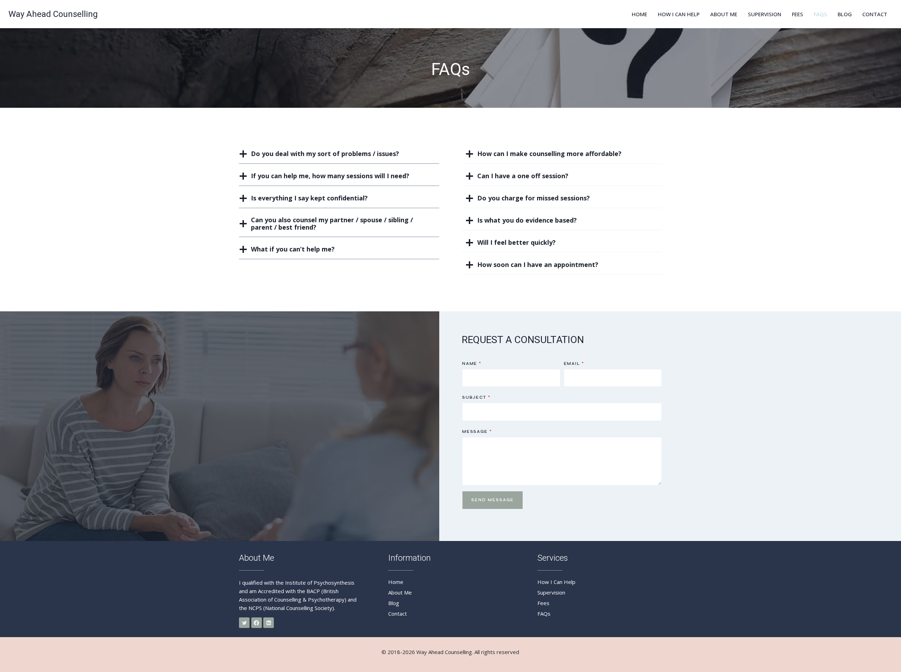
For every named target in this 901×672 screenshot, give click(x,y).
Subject (476, 397)
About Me (723, 14)
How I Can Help (679, 14)
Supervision (764, 14)
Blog (845, 14)
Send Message (492, 500)
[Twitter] (244, 622)
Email (574, 363)
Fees (797, 14)
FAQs (820, 14)
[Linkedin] (268, 622)
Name (471, 363)
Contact (874, 14)
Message (477, 431)
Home (639, 14)
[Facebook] (256, 622)
